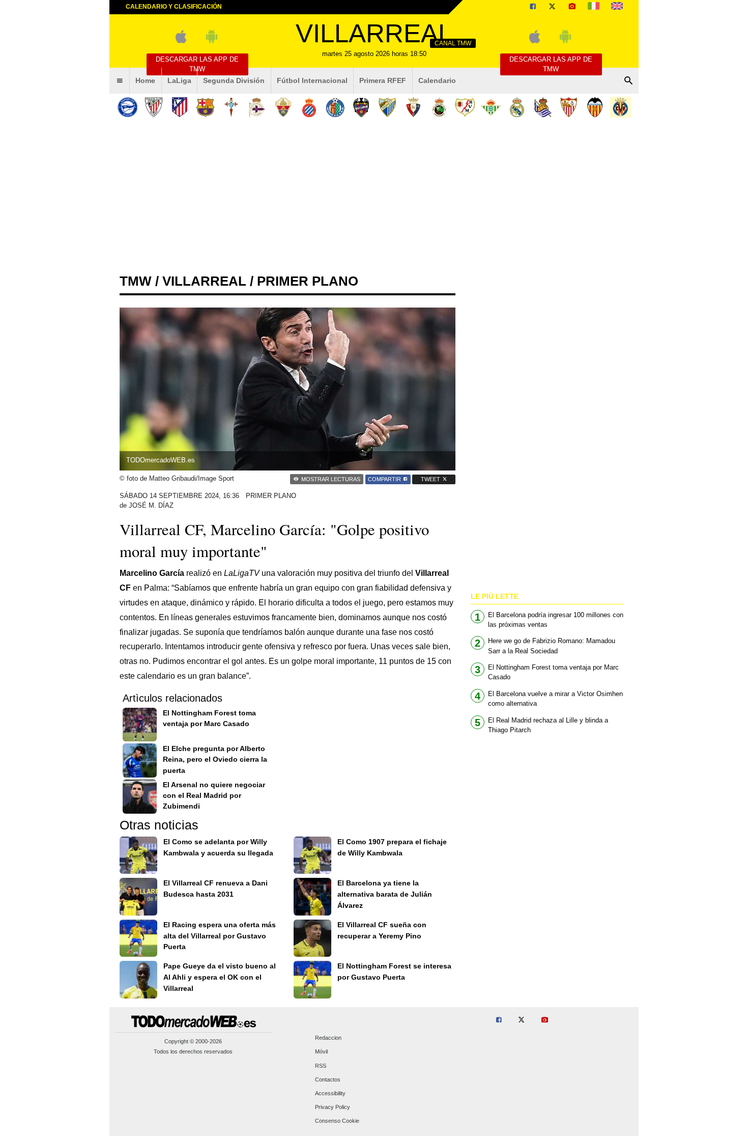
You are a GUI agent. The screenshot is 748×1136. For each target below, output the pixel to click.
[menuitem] (119, 81)
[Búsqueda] (628, 81)
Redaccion (328, 1038)
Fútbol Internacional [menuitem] (312, 80)
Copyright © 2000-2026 (193, 1041)
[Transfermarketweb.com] (617, 7)
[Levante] (361, 107)
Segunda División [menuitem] (234, 80)
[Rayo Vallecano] (464, 107)
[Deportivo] (257, 107)
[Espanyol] (309, 107)
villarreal (204, 281)
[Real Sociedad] (542, 107)
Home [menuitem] (145, 80)
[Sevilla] (568, 107)
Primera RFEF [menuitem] (382, 80)
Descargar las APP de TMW (197, 64)
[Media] (572, 7)
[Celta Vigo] (231, 107)
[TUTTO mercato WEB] (593, 7)
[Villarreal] (620, 107)
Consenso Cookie (337, 1121)
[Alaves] (127, 107)
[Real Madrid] (516, 107)
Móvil (321, 1052)
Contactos (327, 1079)
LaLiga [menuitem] (179, 80)
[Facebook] (532, 7)
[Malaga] (387, 107)
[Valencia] (594, 107)
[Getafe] (335, 107)
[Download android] (211, 41)
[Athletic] (153, 107)
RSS (320, 1066)
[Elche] (283, 107)
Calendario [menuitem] (437, 80)
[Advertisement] (374, 198)
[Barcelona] (205, 107)
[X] (552, 7)
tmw (136, 281)
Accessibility (330, 1093)
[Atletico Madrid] (179, 107)
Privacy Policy (332, 1107)
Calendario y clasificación (174, 7)
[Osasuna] (412, 107)
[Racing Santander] (438, 107)
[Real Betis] (490, 107)
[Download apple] (180, 41)
